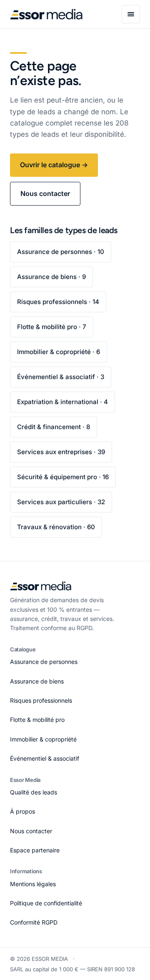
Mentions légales (33, 883)
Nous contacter (45, 193)
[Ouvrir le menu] (131, 14)
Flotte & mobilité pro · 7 (51, 327)
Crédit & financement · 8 (53, 427)
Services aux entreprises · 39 (61, 452)
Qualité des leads (33, 792)
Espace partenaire (35, 850)
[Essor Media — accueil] (46, 14)
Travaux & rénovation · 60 (56, 527)
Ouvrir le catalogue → (54, 165)
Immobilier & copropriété (43, 739)
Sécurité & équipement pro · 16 (63, 477)
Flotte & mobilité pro (37, 719)
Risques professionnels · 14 (58, 302)
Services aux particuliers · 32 (61, 502)
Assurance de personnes (44, 661)
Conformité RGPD (34, 922)
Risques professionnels (41, 700)
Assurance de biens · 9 (51, 277)
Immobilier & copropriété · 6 (58, 352)
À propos (22, 811)
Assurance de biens (37, 681)
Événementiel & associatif (44, 758)
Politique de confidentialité (46, 903)
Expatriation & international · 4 (62, 402)
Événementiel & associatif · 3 (60, 377)
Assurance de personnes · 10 (60, 252)
